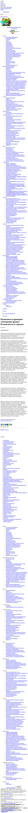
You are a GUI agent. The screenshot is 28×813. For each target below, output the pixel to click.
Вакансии (8, 68)
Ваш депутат (9, 100)
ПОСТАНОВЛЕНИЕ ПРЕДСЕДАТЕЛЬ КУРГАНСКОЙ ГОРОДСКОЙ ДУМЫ (15, 184)
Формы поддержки (10, 276)
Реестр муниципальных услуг (13, 198)
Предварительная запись (11, 214)
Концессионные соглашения (12, 236)
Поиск (4, 304)
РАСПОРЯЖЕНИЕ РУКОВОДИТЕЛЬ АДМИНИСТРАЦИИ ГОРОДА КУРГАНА (16, 193)
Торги (4, 224)
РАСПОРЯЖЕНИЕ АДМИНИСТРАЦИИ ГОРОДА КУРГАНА (15, 187)
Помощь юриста (7, 505)
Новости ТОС (6, 493)
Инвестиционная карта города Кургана (15, 267)
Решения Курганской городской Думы (15, 106)
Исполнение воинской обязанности (11, 480)
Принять (25, 807)
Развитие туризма (7, 513)
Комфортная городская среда (10, 484)
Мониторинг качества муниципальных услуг (16, 211)
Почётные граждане (10, 50)
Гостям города (9, 49)
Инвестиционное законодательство (14, 271)
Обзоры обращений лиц (11, 290)
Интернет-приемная (10, 107)
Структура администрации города (14, 116)
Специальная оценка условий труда (14, 159)
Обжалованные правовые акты (13, 165)
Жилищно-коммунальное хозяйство (11, 453)
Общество (5, 498)
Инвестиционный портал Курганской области (16, 278)
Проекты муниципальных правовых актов (16, 122)
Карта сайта (8, 306)
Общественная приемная (12, 143)
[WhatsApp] (9, 424)
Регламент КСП (9, 150)
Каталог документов (10, 163)
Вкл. (8, 7)
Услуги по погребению (11, 221)
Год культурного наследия (9, 471)
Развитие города (10, 46)
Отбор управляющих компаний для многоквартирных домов (14, 230)
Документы (6, 162)
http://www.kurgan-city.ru (6, 420)
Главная (5, 308)
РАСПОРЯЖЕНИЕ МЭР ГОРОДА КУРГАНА (16, 191)
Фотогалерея (9, 57)
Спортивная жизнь (7, 446)
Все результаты (4, 16)
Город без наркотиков (8, 456)
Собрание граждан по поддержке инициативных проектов (13, 109)
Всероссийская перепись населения (11, 468)
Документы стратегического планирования (16, 168)
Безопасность (6, 462)
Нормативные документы (12, 158)
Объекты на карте (10, 120)
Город (4, 36)
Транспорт (5, 451)
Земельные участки (7, 478)
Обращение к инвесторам (12, 259)
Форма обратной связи (11, 281)
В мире (5, 465)
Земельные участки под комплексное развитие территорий (14, 252)
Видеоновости (9, 59)
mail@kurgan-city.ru (8, 793)
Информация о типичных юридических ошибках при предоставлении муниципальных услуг (15, 219)
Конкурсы (8, 69)
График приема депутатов (12, 103)
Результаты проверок (11, 134)
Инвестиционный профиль (12, 284)
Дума (4, 96)
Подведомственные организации (13, 119)
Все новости (6, 440)
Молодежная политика (8, 488)
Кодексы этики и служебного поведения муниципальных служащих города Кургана (16, 84)
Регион (5, 514)
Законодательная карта (11, 296)
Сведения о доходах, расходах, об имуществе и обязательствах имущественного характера (16, 81)
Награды (8, 60)
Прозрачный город (10, 61)
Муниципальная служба (8, 66)
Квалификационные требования (13, 73)
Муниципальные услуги (9, 490)
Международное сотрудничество (10, 487)
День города (6, 475)
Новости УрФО (6, 495)
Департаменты (9, 118)
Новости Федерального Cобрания (14, 95)
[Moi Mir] (5, 424)
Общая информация (10, 38)
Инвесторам (6, 255)
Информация (6, 11)
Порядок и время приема (12, 288)
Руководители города (11, 51)
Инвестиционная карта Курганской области (16, 264)
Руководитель (9, 148)
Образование (6, 448)
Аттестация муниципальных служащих (15, 77)
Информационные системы (12, 135)
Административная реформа (12, 133)
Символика (8, 42)
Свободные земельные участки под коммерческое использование (14, 250)
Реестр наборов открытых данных (14, 300)
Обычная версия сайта (6, 8)
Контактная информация (11, 78)
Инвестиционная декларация (13, 265)
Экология (5, 518)
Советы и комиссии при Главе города (14, 113)
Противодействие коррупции (13, 56)
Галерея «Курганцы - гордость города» (15, 52)
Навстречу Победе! (7, 459)
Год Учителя (6, 474)
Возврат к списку (5, 429)
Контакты (8, 142)
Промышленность (7, 508)
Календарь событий (10, 62)
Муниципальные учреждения (10, 491)
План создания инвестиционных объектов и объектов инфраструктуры (16, 269)
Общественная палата (8, 450)
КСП (4, 146)
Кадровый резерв (10, 67)
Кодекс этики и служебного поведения (15, 160)
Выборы (5, 469)
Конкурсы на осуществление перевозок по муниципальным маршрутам (16, 238)
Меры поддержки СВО (11, 209)
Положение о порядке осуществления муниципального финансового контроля (15, 155)
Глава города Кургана (8, 442)
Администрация (7, 114)
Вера (4, 467)
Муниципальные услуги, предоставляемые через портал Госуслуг (16, 203)
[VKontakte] (1, 424)
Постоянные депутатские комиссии (14, 105)
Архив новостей (7, 521)
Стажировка (9, 71)
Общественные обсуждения (9, 497)
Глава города (6, 111)
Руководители (9, 117)
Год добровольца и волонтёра (10, 470)
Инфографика (9, 44)
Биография (8, 112)
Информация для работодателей (13, 76)
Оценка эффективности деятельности (14, 125)
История (8, 39)
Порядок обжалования (11, 164)
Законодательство (10, 74)
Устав (7, 40)
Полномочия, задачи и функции (13, 130)
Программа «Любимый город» (13, 54)
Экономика (8, 43)
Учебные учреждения (11, 79)
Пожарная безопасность (8, 503)
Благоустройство (7, 464)
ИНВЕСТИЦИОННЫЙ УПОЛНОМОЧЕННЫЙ (11, 257)
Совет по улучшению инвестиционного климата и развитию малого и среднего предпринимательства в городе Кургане (15, 261)
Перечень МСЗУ (10, 222)
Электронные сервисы (11, 213)
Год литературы (7, 473)
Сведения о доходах (10, 157)
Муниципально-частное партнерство (14, 283)
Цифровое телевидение (8, 516)
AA (1, 4)
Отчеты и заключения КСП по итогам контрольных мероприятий (15, 153)
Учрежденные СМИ (10, 136)
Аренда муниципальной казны (13, 228)
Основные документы (11, 173)
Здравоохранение (7, 476)
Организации (9, 45)
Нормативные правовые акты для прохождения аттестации (14, 171)
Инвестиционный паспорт (12, 266)
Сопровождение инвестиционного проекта (16, 272)
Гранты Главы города (8, 452)
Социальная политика (8, 454)
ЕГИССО (8, 145)
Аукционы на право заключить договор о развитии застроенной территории (15, 245)
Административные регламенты (13, 174)
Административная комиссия (10, 461)
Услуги (5, 197)
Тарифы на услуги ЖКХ (11, 175)
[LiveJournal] (7, 424)
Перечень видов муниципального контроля (16, 210)
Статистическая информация (12, 141)
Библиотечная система (8, 463)
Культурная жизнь (7, 447)
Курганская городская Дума (9, 444)
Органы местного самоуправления (11, 499)
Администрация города (8, 441)
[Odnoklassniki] (3, 424)
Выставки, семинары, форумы (13, 277)
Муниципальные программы (12, 169)
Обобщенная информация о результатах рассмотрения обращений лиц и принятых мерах (16, 293)
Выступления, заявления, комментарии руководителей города (12, 520)
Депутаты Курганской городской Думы (15, 101)
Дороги (5, 445)
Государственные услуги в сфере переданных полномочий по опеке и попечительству (16, 207)
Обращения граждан (8, 285)
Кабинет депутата (10, 102)
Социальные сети (10, 297)
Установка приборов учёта (9, 515)
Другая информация (10, 215)
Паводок (5, 502)
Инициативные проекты (11, 65)
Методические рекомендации (13, 93)
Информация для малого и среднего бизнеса (13, 479)
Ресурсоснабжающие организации (14, 282)
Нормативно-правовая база (12, 295)
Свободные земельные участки (13, 254)
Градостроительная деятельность (13, 48)
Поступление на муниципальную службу (15, 72)
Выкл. (10, 7)
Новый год (5, 496)
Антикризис (6, 457)
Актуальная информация (12, 37)
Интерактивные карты (11, 301)
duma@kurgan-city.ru (8, 798)
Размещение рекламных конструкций (14, 234)
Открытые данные (7, 299)
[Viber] (11, 424)
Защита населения (10, 126)
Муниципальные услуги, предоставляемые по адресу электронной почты (16, 200)
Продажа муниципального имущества (15, 227)
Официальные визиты (8, 501)
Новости (8, 99)
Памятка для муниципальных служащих (15, 94)
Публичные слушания (8, 510)
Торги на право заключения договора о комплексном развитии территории (15, 247)
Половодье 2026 (7, 504)
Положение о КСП (10, 147)
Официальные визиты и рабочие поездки (15, 137)
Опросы (8, 63)
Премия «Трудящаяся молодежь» (13, 55)
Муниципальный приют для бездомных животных (15, 492)
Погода (5, 458)
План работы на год (10, 151)
